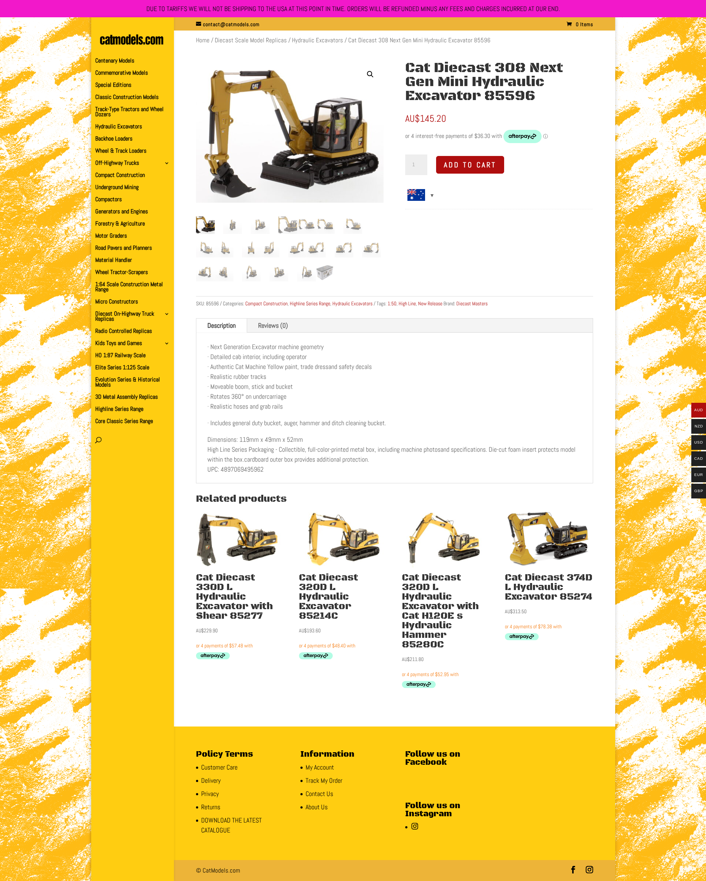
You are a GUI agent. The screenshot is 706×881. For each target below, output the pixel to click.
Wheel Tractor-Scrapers (121, 273)
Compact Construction (120, 176)
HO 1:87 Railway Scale (120, 356)
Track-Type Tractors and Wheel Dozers (129, 112)
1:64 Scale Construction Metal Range (129, 287)
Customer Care (219, 767)
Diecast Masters (472, 303)
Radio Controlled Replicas (123, 331)
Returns (210, 807)
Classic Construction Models (126, 98)
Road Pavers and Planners (123, 248)
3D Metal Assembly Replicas (126, 397)
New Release (430, 303)
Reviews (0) (273, 325)
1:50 (392, 303)
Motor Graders (111, 236)
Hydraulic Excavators (118, 127)
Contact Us (319, 793)
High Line (407, 303)
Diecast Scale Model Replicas (251, 40)
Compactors (108, 200)
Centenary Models (114, 61)
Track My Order (324, 780)
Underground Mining (117, 188)
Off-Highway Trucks (117, 163)
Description (221, 325)
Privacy (210, 793)
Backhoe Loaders (113, 139)
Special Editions (113, 85)
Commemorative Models (121, 73)
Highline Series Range (119, 409)
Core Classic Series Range (124, 422)
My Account (320, 767)
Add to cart (470, 165)
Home (203, 40)
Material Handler (113, 260)
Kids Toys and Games (118, 344)
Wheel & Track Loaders (120, 151)
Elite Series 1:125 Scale (122, 368)
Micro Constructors (116, 302)
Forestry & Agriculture (120, 224)
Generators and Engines (121, 212)
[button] (370, 74)
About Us (317, 807)
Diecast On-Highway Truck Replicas (124, 317)
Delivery (211, 780)
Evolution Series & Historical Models (127, 382)
